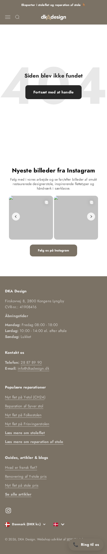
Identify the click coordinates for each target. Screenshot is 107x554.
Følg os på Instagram (53, 250)
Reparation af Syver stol (24, 406)
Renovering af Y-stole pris (26, 476)
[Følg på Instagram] (8, 510)
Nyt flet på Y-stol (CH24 (24, 397)
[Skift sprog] (59, 524)
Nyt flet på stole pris (21, 485)
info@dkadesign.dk (33, 368)
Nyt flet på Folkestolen (23, 415)
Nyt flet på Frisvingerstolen (27, 424)
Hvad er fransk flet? (21, 467)
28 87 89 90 (31, 362)
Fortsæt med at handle (53, 92)
